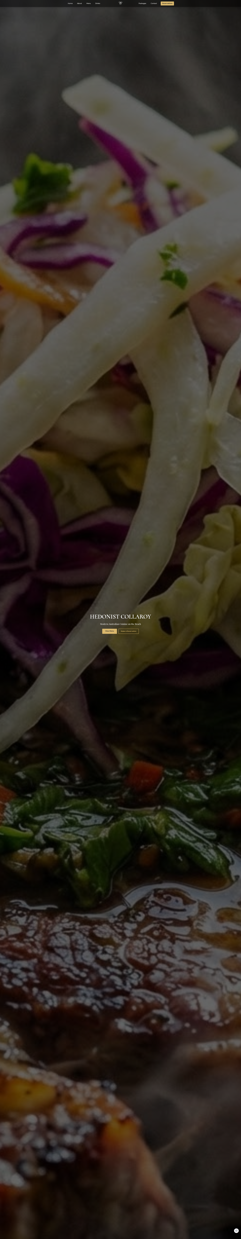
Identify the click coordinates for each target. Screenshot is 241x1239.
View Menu (109, 631)
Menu (88, 3)
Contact (154, 3)
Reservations (167, 3)
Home (70, 3)
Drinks (97, 3)
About (79, 3)
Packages (142, 3)
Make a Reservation (128, 631)
